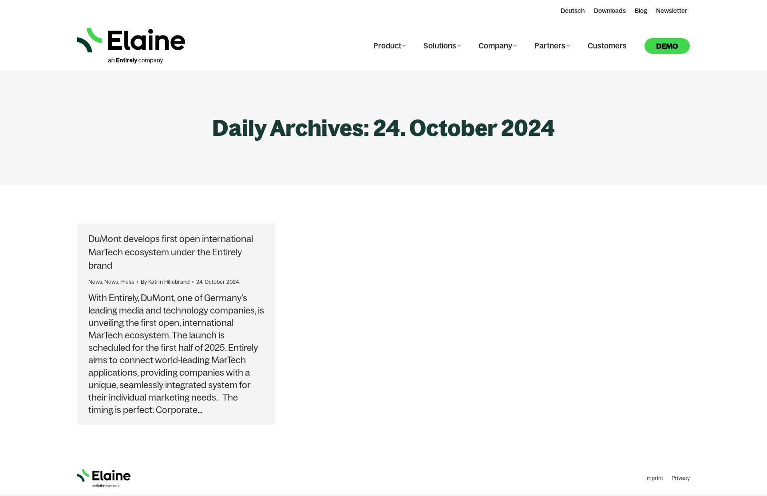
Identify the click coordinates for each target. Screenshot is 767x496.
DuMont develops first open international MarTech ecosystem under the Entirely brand (170, 252)
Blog (641, 11)
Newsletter (672, 11)
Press (127, 281)
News (95, 281)
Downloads (610, 11)
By (165, 281)
